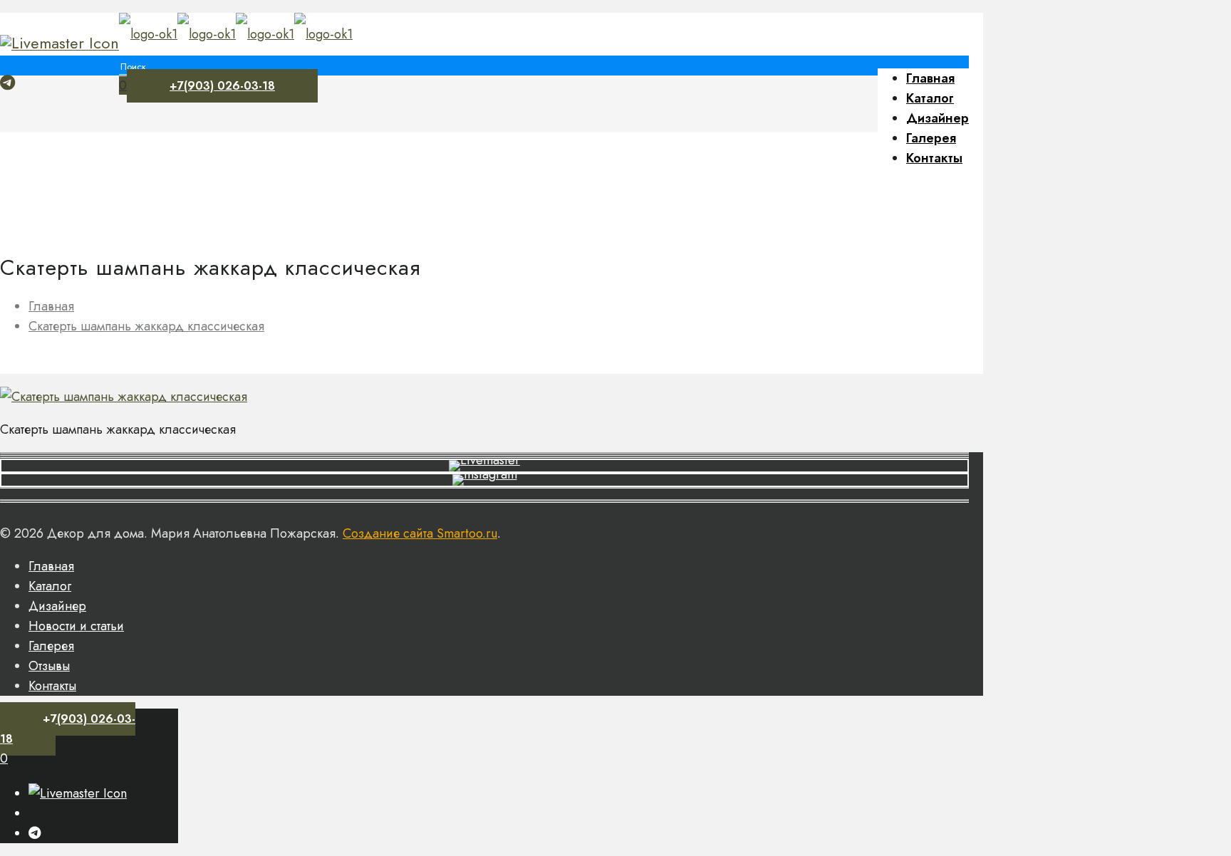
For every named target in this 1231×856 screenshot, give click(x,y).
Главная (51, 306)
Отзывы (49, 666)
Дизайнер (57, 606)
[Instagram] (59, 42)
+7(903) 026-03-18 (222, 86)
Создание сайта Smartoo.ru (420, 533)
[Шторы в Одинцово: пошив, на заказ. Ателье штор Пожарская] (236, 34)
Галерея (51, 646)
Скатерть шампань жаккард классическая (146, 326)
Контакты (52, 686)
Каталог (49, 586)
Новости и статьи (76, 626)
